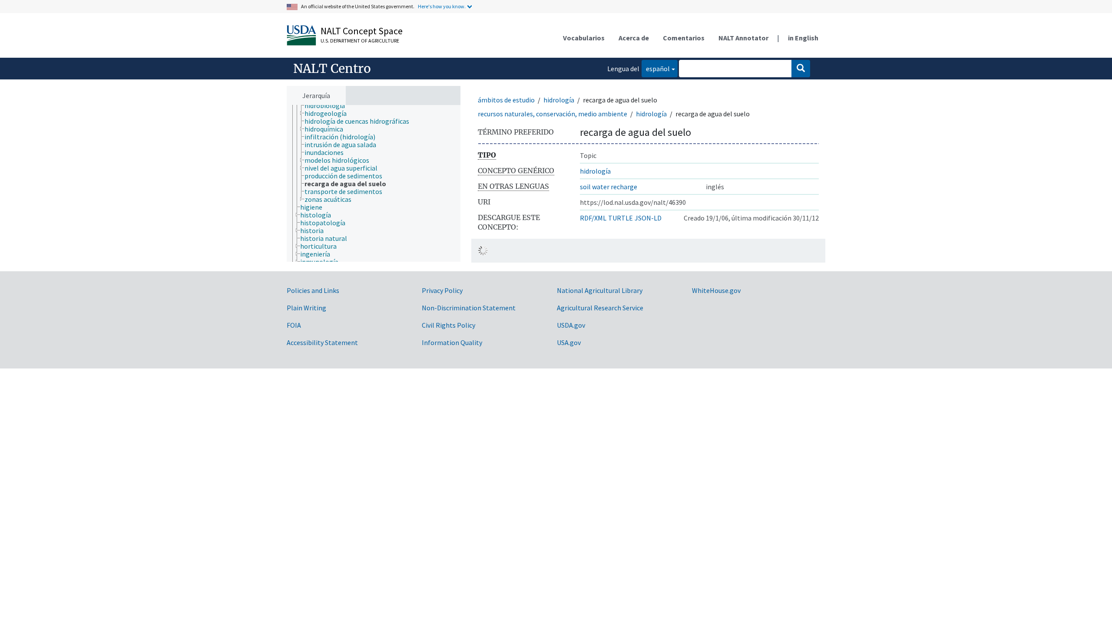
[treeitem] (328, 105)
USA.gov (569, 342)
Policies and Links (313, 290)
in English (803, 37)
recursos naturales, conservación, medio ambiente (552, 113)
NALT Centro (332, 68)
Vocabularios (584, 37)
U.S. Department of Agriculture (360, 40)
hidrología (558, 99)
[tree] (373, 183)
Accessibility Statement (322, 342)
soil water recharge (608, 186)
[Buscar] (800, 68)
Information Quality (452, 342)
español (656, 68)
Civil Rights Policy (448, 325)
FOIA (294, 325)
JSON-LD (648, 218)
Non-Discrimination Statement (469, 307)
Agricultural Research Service (600, 307)
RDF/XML (593, 218)
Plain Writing (306, 307)
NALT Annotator (743, 37)
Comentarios (684, 37)
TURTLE (620, 218)
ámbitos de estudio (506, 99)
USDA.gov (571, 325)
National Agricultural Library (599, 290)
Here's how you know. (442, 6)
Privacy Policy (442, 290)
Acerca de (634, 37)
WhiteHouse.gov (716, 290)
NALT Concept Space (362, 31)
